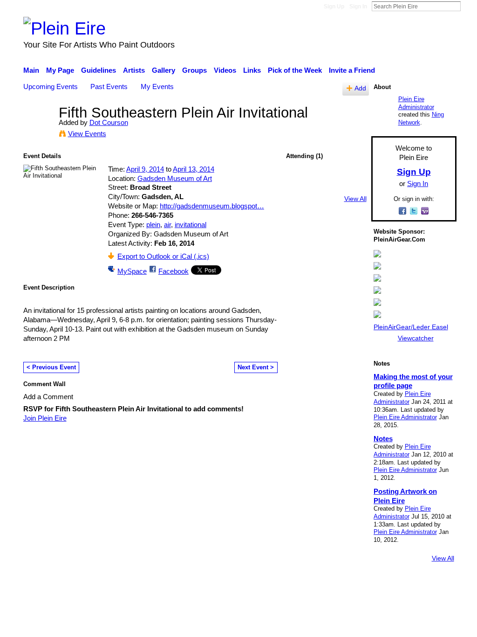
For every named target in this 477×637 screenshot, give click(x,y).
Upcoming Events (50, 86)
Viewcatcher (416, 338)
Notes (383, 439)
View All (355, 198)
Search (468, 6)
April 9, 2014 (145, 169)
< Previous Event (51, 367)
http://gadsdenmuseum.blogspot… (212, 206)
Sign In (358, 6)
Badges (326, 584)
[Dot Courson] (38, 129)
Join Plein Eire (45, 418)
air (167, 224)
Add (360, 88)
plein (153, 224)
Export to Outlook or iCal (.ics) (163, 256)
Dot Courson (108, 122)
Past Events (109, 86)
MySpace (132, 271)
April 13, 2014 (193, 169)
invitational (190, 224)
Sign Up (334, 6)
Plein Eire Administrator (416, 103)
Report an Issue (371, 584)
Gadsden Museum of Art (174, 178)
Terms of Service (431, 584)
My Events (157, 86)
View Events (87, 134)
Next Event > (256, 367)
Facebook (173, 271)
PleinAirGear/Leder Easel (411, 327)
